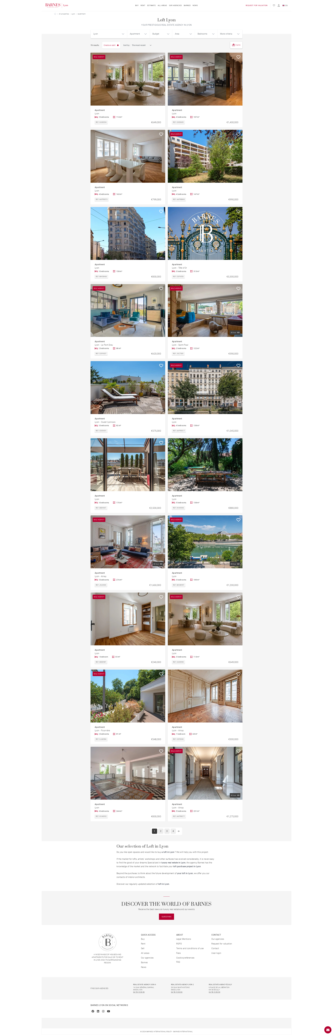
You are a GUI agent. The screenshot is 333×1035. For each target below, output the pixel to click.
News (195, 5)
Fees (178, 953)
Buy (137, 5)
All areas (162, 5)
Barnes (187, 5)
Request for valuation (257, 5)
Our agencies (175, 5)
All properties (64, 14)
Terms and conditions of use (190, 948)
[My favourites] (274, 5)
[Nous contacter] (327, 1029)
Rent (143, 5)
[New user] (279, 5)
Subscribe (167, 917)
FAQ (178, 962)
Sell (143, 948)
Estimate (151, 5)
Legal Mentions (183, 939)
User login (216, 953)
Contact (215, 948)
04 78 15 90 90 (139, 992)
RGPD (179, 943)
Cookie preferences (185, 958)
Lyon (73, 14)
